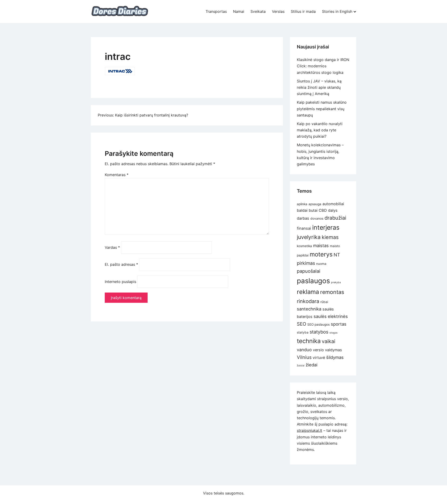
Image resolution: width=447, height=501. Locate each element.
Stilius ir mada (303, 11)
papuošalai (308, 271)
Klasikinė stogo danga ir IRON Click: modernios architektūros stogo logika (323, 66)
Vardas (112, 247)
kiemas (330, 237)
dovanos (316, 218)
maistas (321, 245)
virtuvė (319, 357)
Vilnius (304, 357)
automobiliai (333, 203)
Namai (238, 11)
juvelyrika (309, 237)
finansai (304, 228)
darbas (303, 218)
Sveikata (258, 11)
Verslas (278, 11)
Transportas (216, 11)
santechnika (309, 308)
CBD (323, 210)
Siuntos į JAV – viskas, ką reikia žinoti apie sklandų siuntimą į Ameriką (319, 87)
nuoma (321, 264)
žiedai (311, 364)
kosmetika (304, 246)
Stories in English (337, 11)
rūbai (324, 302)
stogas (333, 332)
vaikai (328, 341)
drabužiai (335, 218)
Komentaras (117, 174)
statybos (319, 332)
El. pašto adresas (121, 264)
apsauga (314, 204)
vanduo (304, 349)
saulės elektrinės (331, 316)
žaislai (301, 365)
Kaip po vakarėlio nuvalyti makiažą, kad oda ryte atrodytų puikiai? (319, 130)
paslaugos (313, 281)
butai (313, 210)
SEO (301, 324)
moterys (321, 254)
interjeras (325, 227)
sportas (338, 324)
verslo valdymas (327, 350)
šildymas (335, 357)
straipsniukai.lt (309, 430)
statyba (302, 332)
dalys (333, 210)
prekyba (336, 282)
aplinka (302, 204)
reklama (308, 291)
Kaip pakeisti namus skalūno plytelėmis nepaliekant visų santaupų (322, 108)
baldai (302, 210)
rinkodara (308, 301)
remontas (332, 292)
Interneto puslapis (120, 281)
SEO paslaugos (318, 324)
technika (309, 340)
